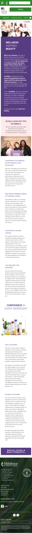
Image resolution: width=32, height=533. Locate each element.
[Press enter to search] (11, 3)
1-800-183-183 (4, 478)
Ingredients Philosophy (7, 489)
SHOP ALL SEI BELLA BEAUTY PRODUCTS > (16, 451)
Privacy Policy (5, 491)
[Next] (30, 18)
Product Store (5, 485)
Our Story (3, 487)
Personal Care (27, 17)
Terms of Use (4, 493)
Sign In (20, 9)
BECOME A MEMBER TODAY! (7, 498)
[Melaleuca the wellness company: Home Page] (7, 3)
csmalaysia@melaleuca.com (7, 480)
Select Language (6, 519)
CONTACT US (4, 495)
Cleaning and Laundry (16, 17)
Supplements (6, 17)
